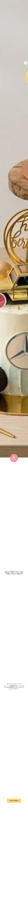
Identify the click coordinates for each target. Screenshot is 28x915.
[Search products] (26, 63)
